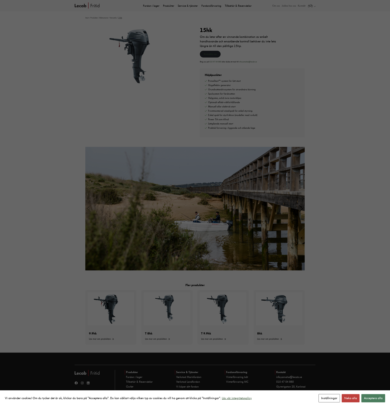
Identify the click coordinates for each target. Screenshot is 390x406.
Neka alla (350, 398)
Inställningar (329, 398)
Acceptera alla (373, 398)
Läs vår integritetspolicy (237, 398)
